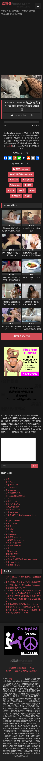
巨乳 (7, 499)
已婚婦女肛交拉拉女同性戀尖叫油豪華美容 (23, 596)
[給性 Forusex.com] (17, 5)
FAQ (32, 668)
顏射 (28, 196)
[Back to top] (35, 754)
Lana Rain (16, 185)
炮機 (33, 190)
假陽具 (29, 185)
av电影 (9, 146)
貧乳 (7, 548)
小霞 (22, 190)
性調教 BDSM (11, 501)
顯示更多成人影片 (21, 336)
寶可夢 (11, 190)
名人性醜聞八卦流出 (14, 493)
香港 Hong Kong (12, 562)
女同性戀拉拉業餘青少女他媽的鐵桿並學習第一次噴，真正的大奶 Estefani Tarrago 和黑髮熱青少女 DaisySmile (23, 585)
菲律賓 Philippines (13, 543)
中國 (7, 479)
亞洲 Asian (10, 482)
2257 (21, 674)
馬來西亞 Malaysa (13, 565)
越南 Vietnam (11, 551)
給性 (10, 679)
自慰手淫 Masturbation (15, 537)
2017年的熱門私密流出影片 (26, 671)
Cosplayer (28, 180)
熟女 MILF (10, 529)
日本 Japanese (12, 512)
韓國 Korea (10, 557)
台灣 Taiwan (11, 490)
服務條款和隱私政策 (17, 668)
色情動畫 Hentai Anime (15, 540)
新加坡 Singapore (13, 510)
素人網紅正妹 (11, 534)
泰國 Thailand (11, 526)
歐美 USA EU (11, 523)
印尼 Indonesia (12, 485)
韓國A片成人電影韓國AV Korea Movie (21, 559)
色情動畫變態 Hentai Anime (22, 174)
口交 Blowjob (11, 488)
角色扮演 (17, 196)
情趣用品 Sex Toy (13, 504)
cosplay (15, 180)
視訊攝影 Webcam (13, 546)
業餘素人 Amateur (22, 169)
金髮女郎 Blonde (12, 554)
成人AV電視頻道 (12, 507)
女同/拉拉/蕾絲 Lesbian (15, 496)
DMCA (8, 671)
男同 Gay (9, 532)
